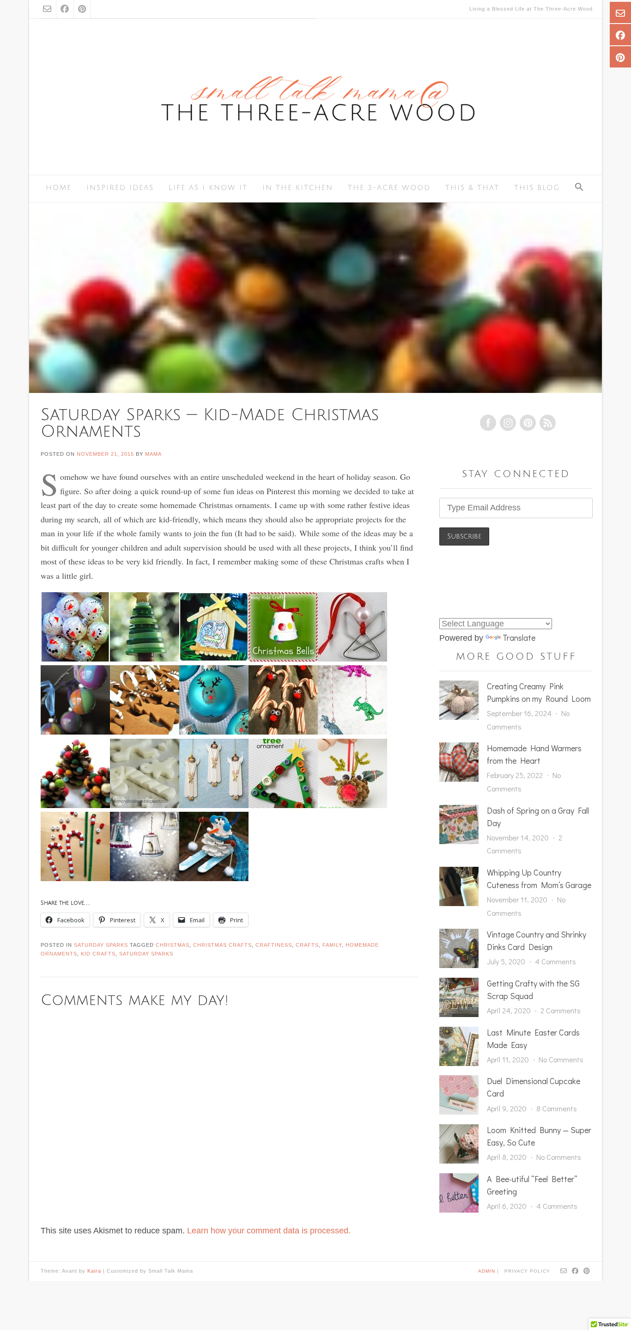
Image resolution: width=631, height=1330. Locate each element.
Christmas (172, 945)
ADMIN (487, 1270)
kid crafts (98, 953)
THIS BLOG (537, 187)
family (332, 945)
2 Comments (560, 1010)
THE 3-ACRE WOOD (389, 187)
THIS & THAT (472, 187)
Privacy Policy (527, 1271)
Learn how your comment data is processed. (269, 1230)
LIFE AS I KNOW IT (208, 187)
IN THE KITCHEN (297, 187)
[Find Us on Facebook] (64, 9)
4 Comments (555, 961)
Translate (519, 637)
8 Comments (556, 1108)
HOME (59, 187)
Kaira (94, 1271)
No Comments (561, 1059)
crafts (307, 945)
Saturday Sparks (101, 945)
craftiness (273, 945)
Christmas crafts (222, 945)
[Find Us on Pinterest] (82, 9)
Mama (153, 454)
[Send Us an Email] (47, 9)
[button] (579, 188)
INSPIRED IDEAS (120, 187)
